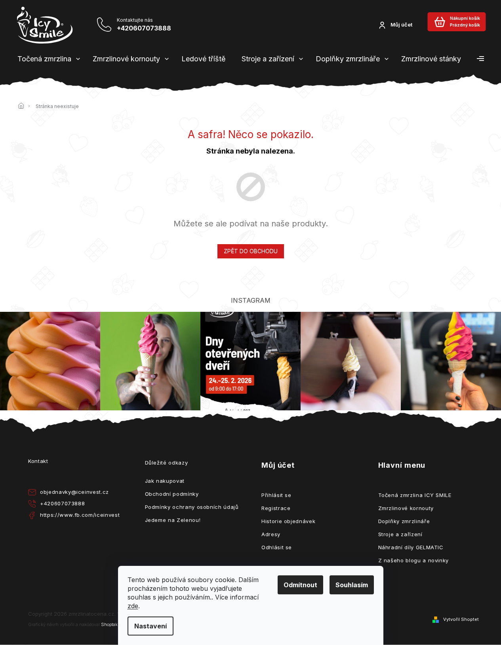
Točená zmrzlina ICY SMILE (414, 495)
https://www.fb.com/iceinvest (80, 515)
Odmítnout (300, 585)
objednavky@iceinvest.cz (74, 492)
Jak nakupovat (165, 481)
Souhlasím (351, 585)
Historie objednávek (288, 521)
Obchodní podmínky (172, 494)
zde (133, 606)
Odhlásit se (276, 547)
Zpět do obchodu (251, 251)
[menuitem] (44, 59)
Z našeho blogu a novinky (413, 560)
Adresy (270, 534)
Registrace (276, 508)
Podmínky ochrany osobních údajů (192, 507)
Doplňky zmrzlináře (404, 521)
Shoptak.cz (112, 624)
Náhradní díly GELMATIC (411, 547)
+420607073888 (62, 503)
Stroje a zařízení (400, 534)
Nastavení (150, 626)
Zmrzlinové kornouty (406, 508)
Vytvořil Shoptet (461, 619)
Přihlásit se (276, 495)
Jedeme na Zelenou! (173, 520)
